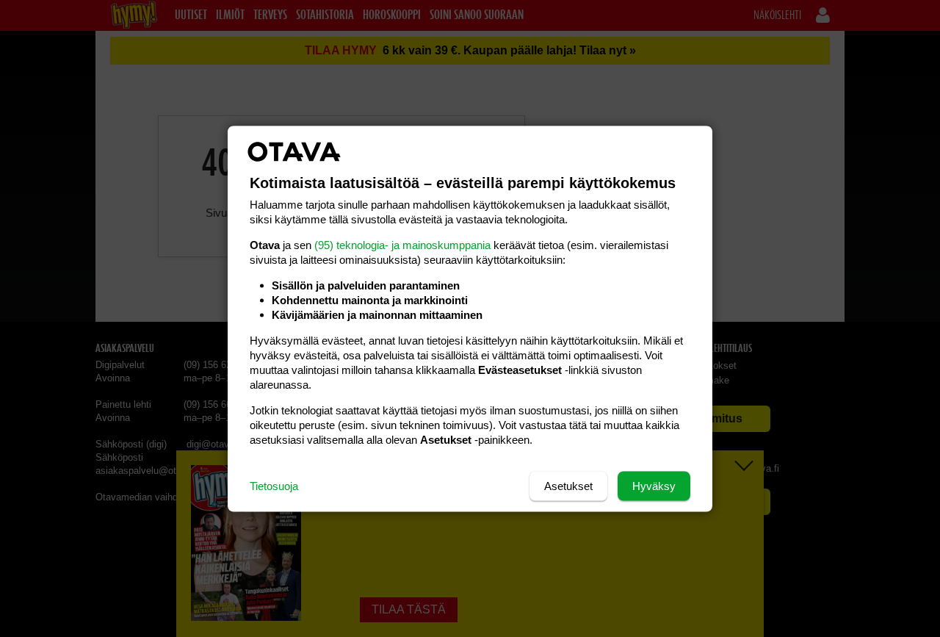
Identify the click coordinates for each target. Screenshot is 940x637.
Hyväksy (654, 485)
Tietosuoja (274, 485)
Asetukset (568, 485)
